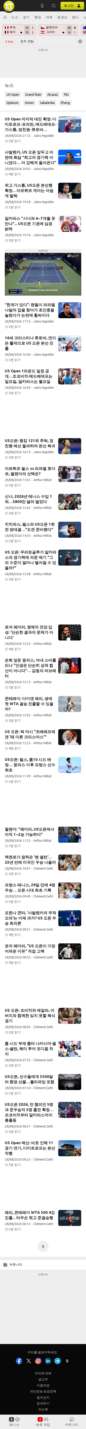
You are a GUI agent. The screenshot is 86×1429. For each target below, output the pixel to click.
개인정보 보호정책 (43, 1391)
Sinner (29, 103)
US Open (13, 94)
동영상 (62, 17)
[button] (54, 6)
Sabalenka (47, 103)
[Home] (5, 17)
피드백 (43, 1409)
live (9, 41)
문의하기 (43, 1403)
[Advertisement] (43, 63)
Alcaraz (52, 94)
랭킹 (37, 17)
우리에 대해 (43, 1373)
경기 (26, 17)
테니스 (14, 1424)
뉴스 (14, 17)
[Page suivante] (43, 1246)
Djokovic (13, 103)
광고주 (43, 1379)
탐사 (75, 17)
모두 (27, 41)
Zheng (65, 103)
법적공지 (43, 1397)
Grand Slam (33, 94)
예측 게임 (43, 1424)
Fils (66, 94)
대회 (49, 17)
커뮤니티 (71, 1424)
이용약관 (43, 1385)
